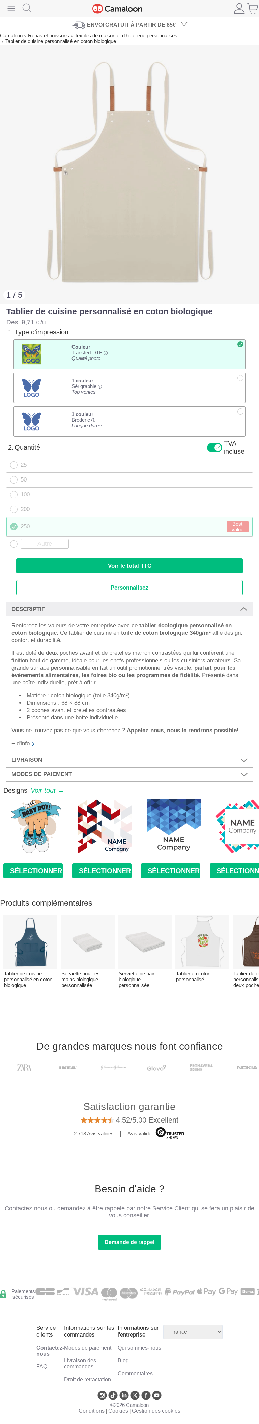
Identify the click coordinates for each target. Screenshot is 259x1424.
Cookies (118, 1411)
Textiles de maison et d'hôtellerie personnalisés (126, 35)
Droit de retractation (87, 1379)
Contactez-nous (50, 1351)
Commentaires (135, 1373)
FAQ (41, 1366)
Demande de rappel (129, 1242)
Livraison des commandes (80, 1363)
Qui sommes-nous (139, 1348)
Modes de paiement (87, 1348)
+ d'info (20, 743)
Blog (123, 1360)
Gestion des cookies (156, 1411)
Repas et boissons (48, 35)
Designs (33, 790)
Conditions (92, 1411)
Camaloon (11, 35)
